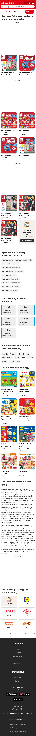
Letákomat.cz (23, 719)
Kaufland (7, 260)
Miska (23, 358)
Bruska (30, 358)
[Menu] (33, 2)
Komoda (21, 354)
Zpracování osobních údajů (18, 731)
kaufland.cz (9, 531)
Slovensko (29, 713)
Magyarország (15, 713)
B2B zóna (18, 681)
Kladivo (4, 362)
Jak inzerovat (18, 677)
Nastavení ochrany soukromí (18, 724)
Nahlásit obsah (18, 656)
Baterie (9, 358)
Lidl (23, 551)
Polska (23, 713)
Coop (3, 553)
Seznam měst (18, 660)
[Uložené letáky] (25, 2)
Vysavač (13, 354)
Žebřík (17, 358)
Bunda (29, 354)
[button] (29, 2)
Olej (3, 358)
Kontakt (17, 653)
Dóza (18, 362)
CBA (30, 551)
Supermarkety (5, 551)
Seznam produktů (18, 663)
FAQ (18, 649)
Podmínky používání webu (18, 728)
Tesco (26, 551)
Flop (6, 553)
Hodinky (5, 354)
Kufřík (12, 362)
